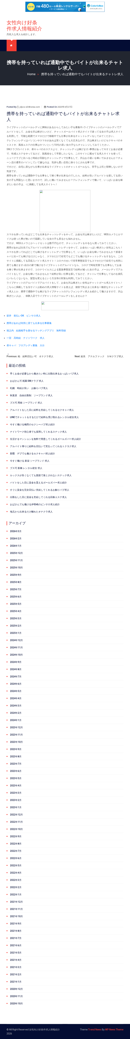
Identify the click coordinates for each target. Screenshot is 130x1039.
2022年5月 (15, 865)
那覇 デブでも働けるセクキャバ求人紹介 (32, 453)
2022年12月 (16, 814)
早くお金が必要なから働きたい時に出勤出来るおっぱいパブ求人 (44, 373)
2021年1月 (15, 981)
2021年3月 (15, 967)
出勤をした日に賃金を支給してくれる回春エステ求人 (38, 497)
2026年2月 (15, 538)
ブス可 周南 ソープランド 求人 (26, 402)
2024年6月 (15, 683)
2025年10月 (16, 567)
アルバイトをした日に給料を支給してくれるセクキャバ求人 (42, 410)
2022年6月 (15, 858)
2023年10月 (16, 742)
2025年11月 (16, 560)
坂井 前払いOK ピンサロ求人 (24, 315)
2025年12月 (16, 553)
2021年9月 (15, 923)
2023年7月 (15, 763)
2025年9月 (15, 574)
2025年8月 (15, 582)
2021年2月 (15, 974)
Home (31, 74)
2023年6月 (15, 771)
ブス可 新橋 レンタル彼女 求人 (26, 468)
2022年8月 (15, 843)
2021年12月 (16, 901)
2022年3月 (15, 880)
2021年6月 (15, 945)
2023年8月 (15, 756)
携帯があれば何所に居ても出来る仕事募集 (29, 323)
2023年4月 (15, 785)
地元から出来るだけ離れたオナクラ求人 (31, 511)
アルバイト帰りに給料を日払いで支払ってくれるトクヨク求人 (43, 446)
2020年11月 (16, 996)
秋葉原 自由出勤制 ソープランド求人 (31, 395)
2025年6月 (15, 596)
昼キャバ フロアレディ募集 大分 (26, 345)
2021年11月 (16, 909)
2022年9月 (15, 836)
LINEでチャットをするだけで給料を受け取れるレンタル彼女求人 (44, 417)
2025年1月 (15, 633)
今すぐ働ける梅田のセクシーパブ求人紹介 (32, 424)
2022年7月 (15, 851)
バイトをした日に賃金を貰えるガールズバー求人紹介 (38, 482)
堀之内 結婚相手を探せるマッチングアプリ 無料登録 (36, 330)
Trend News (94, 1029)
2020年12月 (16, 989)
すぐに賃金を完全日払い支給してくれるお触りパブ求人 (39, 489)
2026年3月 (15, 531)
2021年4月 (15, 960)
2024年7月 (15, 676)
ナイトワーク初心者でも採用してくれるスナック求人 (38, 431)
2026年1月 (15, 545)
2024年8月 (15, 669)
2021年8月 (15, 931)
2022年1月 (15, 894)
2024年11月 (16, 647)
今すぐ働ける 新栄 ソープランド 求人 (29, 460)
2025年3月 (15, 618)
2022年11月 (16, 822)
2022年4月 (15, 872)
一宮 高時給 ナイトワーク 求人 (26, 338)
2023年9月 (15, 749)
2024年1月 (15, 720)
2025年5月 (15, 604)
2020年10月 (16, 1003)
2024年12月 (16, 640)
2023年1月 (15, 807)
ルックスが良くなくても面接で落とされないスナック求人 (41, 475)
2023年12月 (16, 727)
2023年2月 (15, 800)
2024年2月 (15, 713)
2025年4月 (15, 611)
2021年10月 (16, 916)
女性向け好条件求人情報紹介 (24, 26)
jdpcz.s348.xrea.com (30, 107)
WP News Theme (114, 1029)
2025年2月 (15, 625)
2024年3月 (15, 705)
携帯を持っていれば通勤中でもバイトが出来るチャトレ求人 (82, 74)
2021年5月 (15, 952)
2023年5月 (15, 778)
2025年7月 (15, 589)
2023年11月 (16, 734)
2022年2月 (15, 887)
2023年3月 (15, 792)
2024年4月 (15, 698)
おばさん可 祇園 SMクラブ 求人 (27, 381)
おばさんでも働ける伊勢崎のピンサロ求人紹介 (35, 504)
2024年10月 (16, 654)
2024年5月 (15, 691)
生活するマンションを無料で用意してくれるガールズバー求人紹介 (45, 439)
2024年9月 (15, 662)
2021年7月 (15, 938)
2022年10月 (16, 829)
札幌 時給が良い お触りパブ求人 (29, 388)
